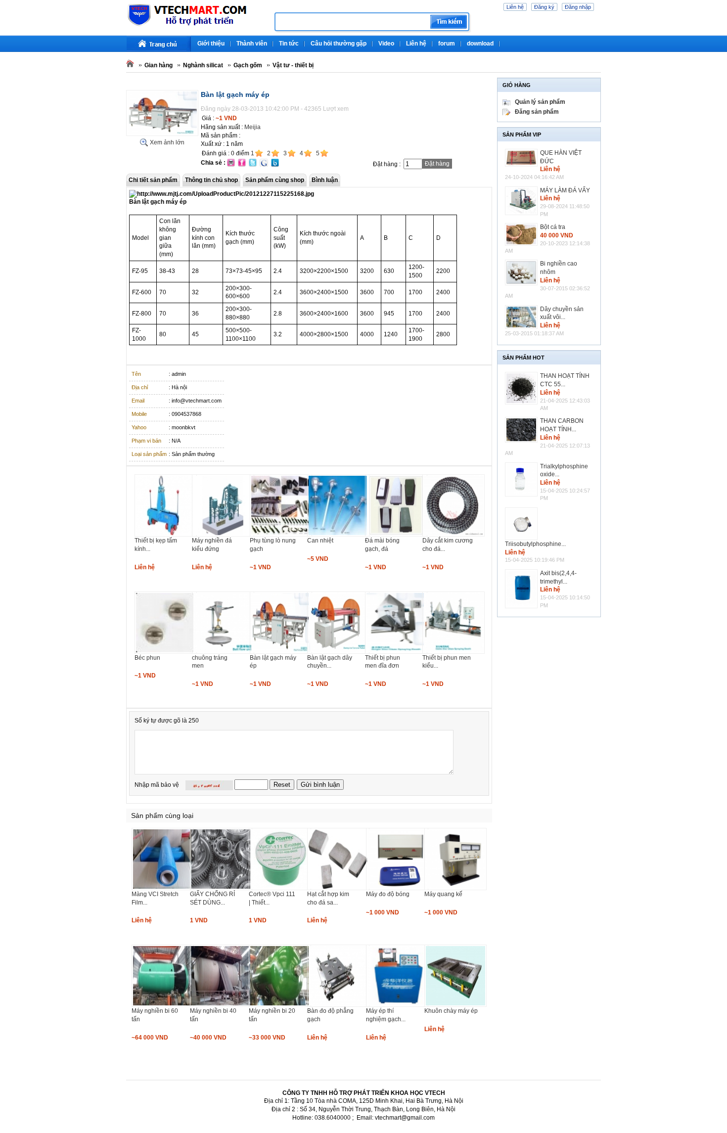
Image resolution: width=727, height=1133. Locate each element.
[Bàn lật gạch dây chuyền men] (338, 651)
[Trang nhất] (159, 44)
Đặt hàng (437, 163)
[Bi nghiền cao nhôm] (522, 272)
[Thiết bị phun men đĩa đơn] (396, 651)
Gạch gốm (247, 65)
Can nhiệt (320, 540)
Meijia (252, 127)
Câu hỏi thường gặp (338, 43)
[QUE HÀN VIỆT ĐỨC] (522, 158)
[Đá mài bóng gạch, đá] (396, 534)
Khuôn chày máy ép (451, 1010)
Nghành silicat (203, 65)
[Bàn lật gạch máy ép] (162, 134)
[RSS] (599, 39)
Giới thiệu (211, 43)
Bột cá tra (552, 227)
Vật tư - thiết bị (293, 65)
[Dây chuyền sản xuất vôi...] (522, 317)
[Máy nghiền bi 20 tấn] (280, 1004)
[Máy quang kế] (455, 888)
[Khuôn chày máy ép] (455, 1004)
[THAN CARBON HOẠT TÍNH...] (522, 430)
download (480, 43)
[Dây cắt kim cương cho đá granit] (453, 534)
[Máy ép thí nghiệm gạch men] (397, 1004)
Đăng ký (544, 7)
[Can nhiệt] (338, 534)
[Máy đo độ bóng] (397, 888)
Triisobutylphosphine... (535, 544)
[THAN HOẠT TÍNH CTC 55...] (522, 388)
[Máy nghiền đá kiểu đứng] (223, 534)
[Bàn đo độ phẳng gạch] (338, 1004)
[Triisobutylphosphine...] (522, 523)
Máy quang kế (443, 894)
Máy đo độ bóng (387, 894)
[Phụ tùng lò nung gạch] (281, 534)
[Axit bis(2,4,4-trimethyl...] (522, 588)
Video (386, 43)
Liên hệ (515, 7)
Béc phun (147, 657)
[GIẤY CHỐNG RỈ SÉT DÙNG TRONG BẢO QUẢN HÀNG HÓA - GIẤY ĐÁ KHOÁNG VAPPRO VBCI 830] (221, 888)
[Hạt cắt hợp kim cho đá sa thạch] (338, 888)
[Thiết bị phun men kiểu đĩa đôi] (453, 651)
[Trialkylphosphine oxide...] (522, 479)
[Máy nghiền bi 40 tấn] (221, 1004)
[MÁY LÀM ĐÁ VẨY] (522, 200)
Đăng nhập (578, 7)
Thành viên (251, 43)
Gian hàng (158, 65)
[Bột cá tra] (522, 234)
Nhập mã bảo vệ (157, 784)
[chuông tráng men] (223, 651)
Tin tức (289, 43)
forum (446, 43)
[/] (196, 25)
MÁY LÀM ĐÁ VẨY (565, 190)
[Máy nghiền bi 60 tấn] (163, 1004)
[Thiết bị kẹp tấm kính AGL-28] (166, 534)
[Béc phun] (166, 651)
